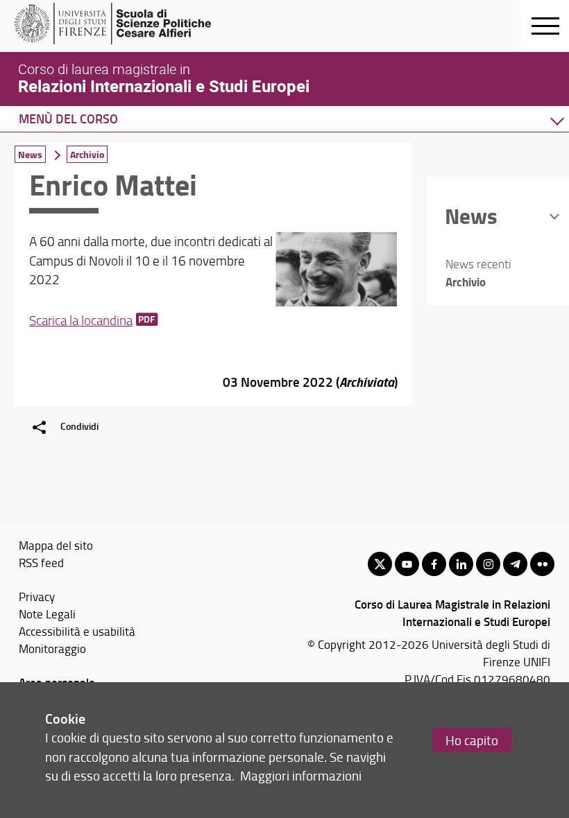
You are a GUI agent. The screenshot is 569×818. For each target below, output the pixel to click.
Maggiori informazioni (301, 775)
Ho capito (471, 740)
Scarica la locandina (81, 320)
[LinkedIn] (461, 564)
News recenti (478, 264)
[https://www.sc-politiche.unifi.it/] (122, 23)
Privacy (37, 596)
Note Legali (47, 613)
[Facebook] (434, 564)
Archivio (87, 154)
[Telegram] (515, 564)
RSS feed (41, 562)
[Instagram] (488, 564)
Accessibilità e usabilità (77, 631)
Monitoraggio (52, 648)
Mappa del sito (56, 545)
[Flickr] (542, 564)
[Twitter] (380, 564)
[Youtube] (407, 564)
